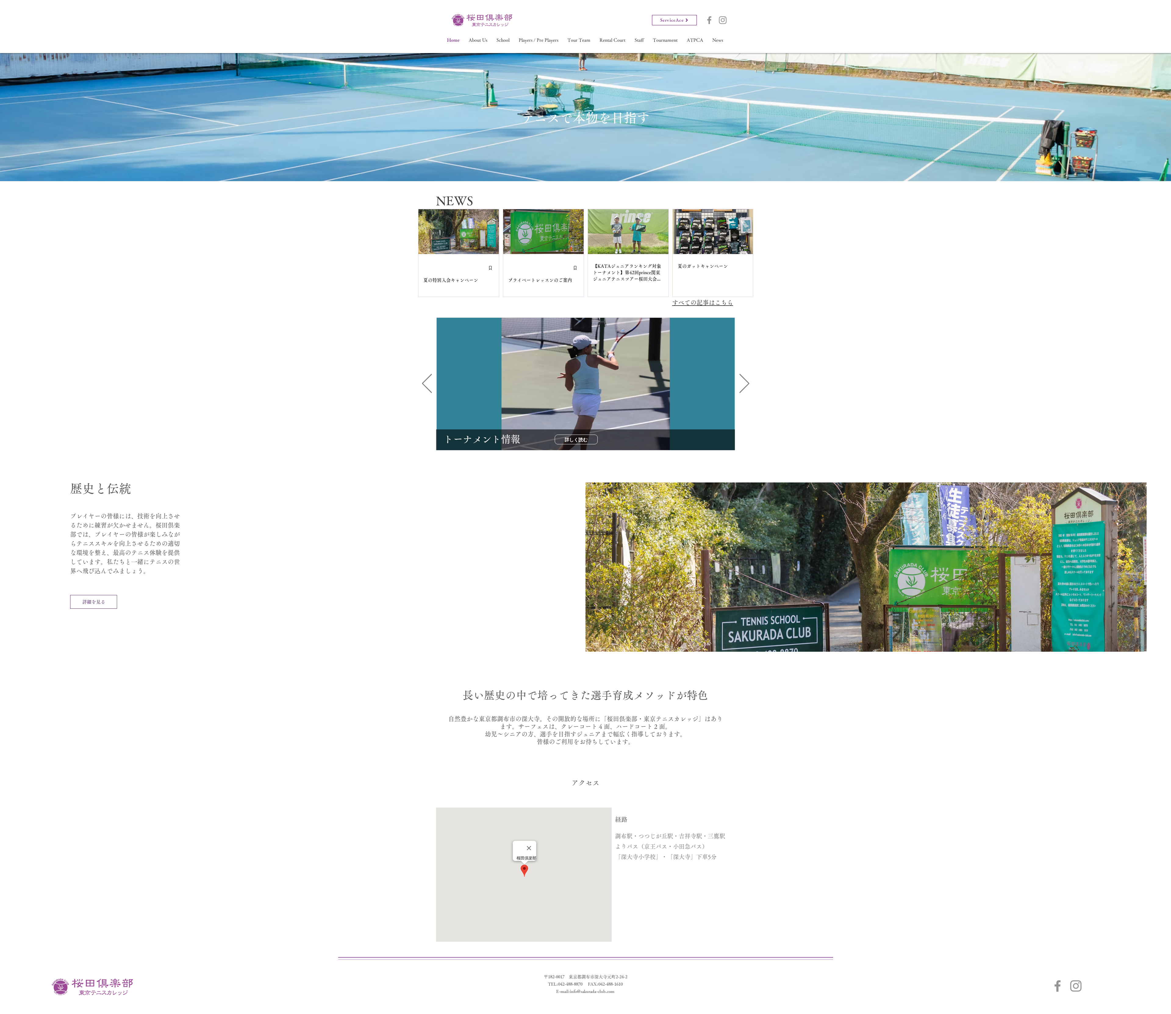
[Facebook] (709, 20)
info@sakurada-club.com (592, 991)
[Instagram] (723, 20)
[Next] (744, 384)
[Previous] (427, 384)
